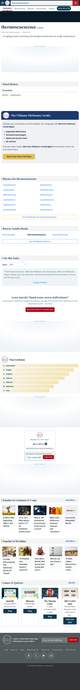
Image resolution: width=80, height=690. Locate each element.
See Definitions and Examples (39, 448)
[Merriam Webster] (40, 435)
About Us (14, 650)
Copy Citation (41, 282)
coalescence (8, 189)
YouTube (44, 656)
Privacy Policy (57, 650)
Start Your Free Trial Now (19, 156)
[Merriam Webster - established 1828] (7, 3)
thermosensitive (60, 234)
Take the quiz (70, 620)
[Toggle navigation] (2, 3)
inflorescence (9, 204)
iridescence (45, 204)
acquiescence (9, 185)
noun (40, 27)
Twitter (36, 656)
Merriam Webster (7, 639)
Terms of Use (70, 650)
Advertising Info (33, 650)
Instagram (51, 656)
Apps (22, 650)
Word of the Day (40, 440)
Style (4, 264)
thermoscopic (8, 234)
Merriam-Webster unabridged (40, 309)
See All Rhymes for (39, 217)
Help (7, 650)
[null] (45, 443)
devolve (38, 444)
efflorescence (46, 194)
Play (10, 611)
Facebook (29, 656)
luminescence (9, 209)
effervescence (9, 194)
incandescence (47, 199)
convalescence (47, 189)
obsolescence (46, 209)
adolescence (46, 185)
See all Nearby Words (39, 241)
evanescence (9, 199)
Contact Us (45, 650)
